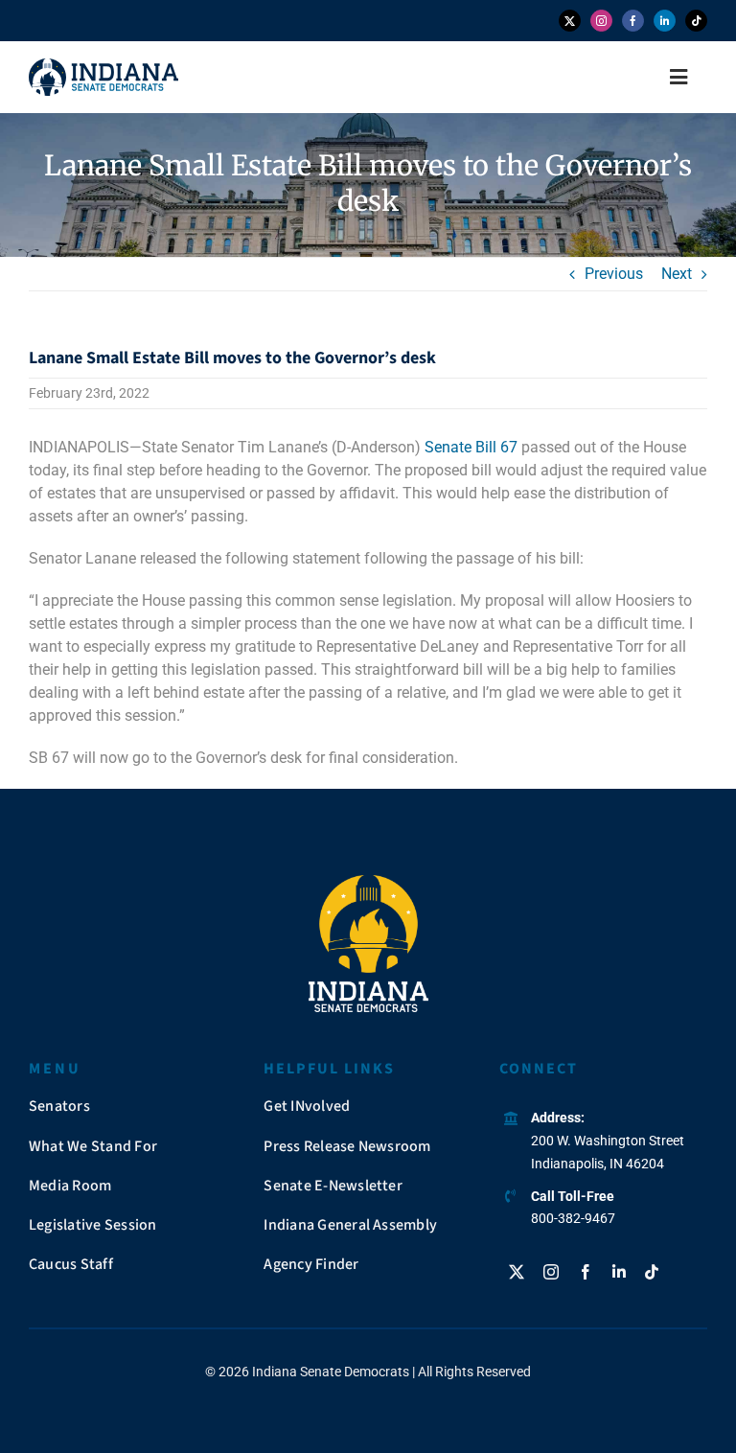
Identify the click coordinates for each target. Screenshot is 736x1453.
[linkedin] (665, 21)
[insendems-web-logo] (103, 66)
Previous (614, 274)
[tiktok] (696, 21)
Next (676, 274)
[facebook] (633, 21)
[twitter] (570, 21)
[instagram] (601, 21)
